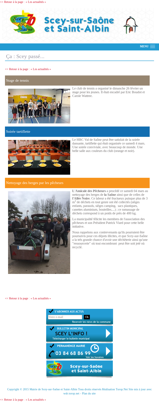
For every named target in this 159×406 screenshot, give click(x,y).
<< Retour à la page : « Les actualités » (23, 2)
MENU (144, 46)
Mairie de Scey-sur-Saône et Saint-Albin (53, 389)
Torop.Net (122, 389)
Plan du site (89, 393)
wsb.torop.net (71, 393)
